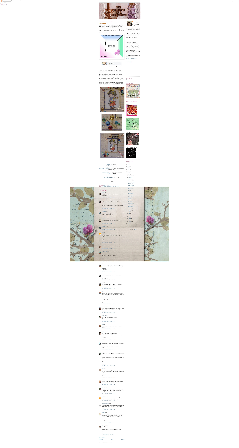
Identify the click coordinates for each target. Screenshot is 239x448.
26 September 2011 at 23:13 (108, 303)
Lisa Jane (103, 341)
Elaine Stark (104, 211)
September (130, 180)
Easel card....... (130, 201)
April (130, 216)
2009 (129, 225)
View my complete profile (131, 58)
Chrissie (103, 192)
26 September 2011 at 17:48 (108, 242)
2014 (129, 169)
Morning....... (130, 198)
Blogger (135, 229)
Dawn (103, 232)
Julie (102, 379)
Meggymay (104, 226)
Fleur (103, 263)
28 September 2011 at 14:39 (108, 377)
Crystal (103, 387)
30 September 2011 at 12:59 (108, 409)
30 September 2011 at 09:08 (108, 400)
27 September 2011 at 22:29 (108, 365)
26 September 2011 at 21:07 (108, 271)
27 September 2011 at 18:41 (108, 349)
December (130, 175)
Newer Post (101, 439)
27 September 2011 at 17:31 (108, 339)
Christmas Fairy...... (131, 191)
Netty (103, 245)
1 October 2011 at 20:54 (107, 422)
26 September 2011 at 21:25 (108, 288)
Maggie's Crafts (104, 251)
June (129, 213)
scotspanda (103, 351)
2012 (129, 172)
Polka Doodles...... (131, 188)
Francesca (103, 425)
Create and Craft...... (131, 182)
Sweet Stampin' (108, 165)
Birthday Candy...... (131, 185)
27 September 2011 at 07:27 (108, 321)
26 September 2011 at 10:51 (108, 208)
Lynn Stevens (104, 306)
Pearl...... (129, 190)
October (130, 179)
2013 (129, 171)
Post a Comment (101, 437)
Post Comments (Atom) (107, 441)
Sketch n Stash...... (131, 187)
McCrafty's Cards (105, 218)
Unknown (103, 396)
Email (127, 79)
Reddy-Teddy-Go (131, 208)
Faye (102, 291)
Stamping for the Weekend (109, 167)
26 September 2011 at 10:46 (108, 197)
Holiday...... (130, 204)
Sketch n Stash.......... (131, 196)
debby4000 (104, 315)
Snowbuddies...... (131, 203)
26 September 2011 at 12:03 (108, 223)
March (130, 218)
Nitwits (110, 186)
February (130, 219)
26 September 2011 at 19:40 (108, 261)
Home (112, 439)
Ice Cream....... (130, 195)
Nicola (103, 331)
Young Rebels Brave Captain (110, 80)
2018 (129, 163)
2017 (129, 164)
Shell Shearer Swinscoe (106, 200)
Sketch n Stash (107, 33)
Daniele (135, 21)
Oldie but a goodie (105, 172)
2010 (129, 223)
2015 (129, 167)
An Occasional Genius (105, 403)
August (130, 210)
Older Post (122, 439)
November (130, 177)
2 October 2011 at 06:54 (107, 434)
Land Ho (103, 75)
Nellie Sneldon (105, 186)
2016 (129, 166)
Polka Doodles (130, 183)
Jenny (103, 324)
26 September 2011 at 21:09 (108, 279)
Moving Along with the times (104, 168)
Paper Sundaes (108, 176)
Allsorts (108, 164)
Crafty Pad (109, 174)
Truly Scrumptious (108, 170)
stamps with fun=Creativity (108, 177)
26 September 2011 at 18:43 (108, 248)
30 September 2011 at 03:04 (108, 393)
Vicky (103, 274)
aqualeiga (103, 412)
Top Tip (108, 173)
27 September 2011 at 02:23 (108, 312)
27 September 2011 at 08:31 (108, 328)
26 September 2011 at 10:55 (108, 216)
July (129, 211)
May (129, 215)
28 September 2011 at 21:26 (108, 384)
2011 (129, 174)
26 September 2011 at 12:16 (108, 229)
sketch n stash (116, 186)
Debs (102, 368)
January (130, 221)
